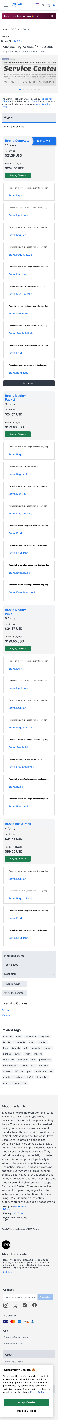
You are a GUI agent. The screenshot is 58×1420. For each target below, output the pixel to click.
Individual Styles (14, 956)
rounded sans (10, 1065)
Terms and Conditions (15, 1361)
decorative (42, 1077)
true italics (8, 1059)
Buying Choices (18, 175)
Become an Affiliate (13, 1343)
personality (45, 1059)
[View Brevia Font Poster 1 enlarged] (29, 72)
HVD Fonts (15, 29)
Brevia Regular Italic (20, 255)
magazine (36, 1048)
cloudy (6, 1077)
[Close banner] (52, 16)
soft (26, 1048)
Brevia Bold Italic (18, 373)
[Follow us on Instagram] (6, 1305)
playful (29, 1077)
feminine (43, 1065)
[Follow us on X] (16, 1305)
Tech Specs (11, 965)
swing (18, 1054)
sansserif (7, 1036)
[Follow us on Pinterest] (26, 1305)
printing (7, 1054)
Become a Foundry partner (17, 1337)
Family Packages (14, 126)
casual (24, 1065)
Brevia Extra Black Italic (22, 592)
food (31, 1042)
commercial (19, 1042)
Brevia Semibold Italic (21, 333)
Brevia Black (15, 787)
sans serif (23, 1059)
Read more (7, 1272)
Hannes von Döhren (14, 1208)
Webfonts (7, 1015)
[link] (48, 5)
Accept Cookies (26, 1402)
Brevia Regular (17, 235)
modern (38, 1054)
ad (51, 1071)
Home (5, 29)
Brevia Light (15, 195)
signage (45, 1036)
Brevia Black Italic (18, 806)
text (33, 1065)
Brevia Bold (15, 353)
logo (5, 1048)
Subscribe (45, 1297)
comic (6, 1083)
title (33, 1059)
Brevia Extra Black (19, 573)
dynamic (16, 1048)
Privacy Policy (37, 1392)
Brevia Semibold (18, 313)
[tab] (20, 89)
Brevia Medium (17, 274)
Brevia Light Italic (18, 215)
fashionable (31, 1036)
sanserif (7, 1071)
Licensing (10, 974)
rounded (42, 1042)
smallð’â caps (19, 1083)
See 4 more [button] (29, 383)
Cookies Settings (26, 1410)
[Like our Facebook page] (35, 1305)
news (19, 1036)
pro (29, 1071)
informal (19, 1071)
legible (6, 1042)
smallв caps (40, 1071)
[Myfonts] (17, 6)
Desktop (6, 1010)
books (48, 1048)
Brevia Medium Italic (20, 294)
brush (27, 1054)
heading (18, 1077)
